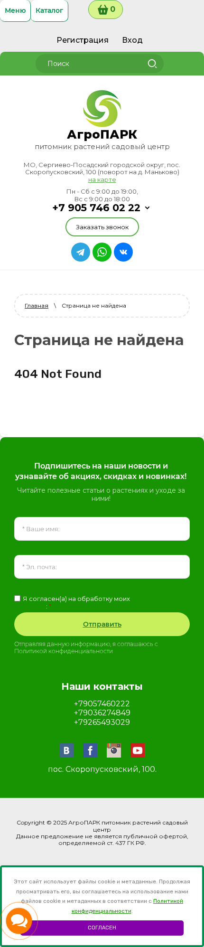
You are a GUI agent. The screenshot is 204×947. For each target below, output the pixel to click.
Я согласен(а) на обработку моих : (100, 602)
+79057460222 (102, 703)
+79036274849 (102, 712)
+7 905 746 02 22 (96, 208)
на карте (102, 179)
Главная (36, 305)
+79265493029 (102, 722)
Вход (132, 40)
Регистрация (82, 40)
